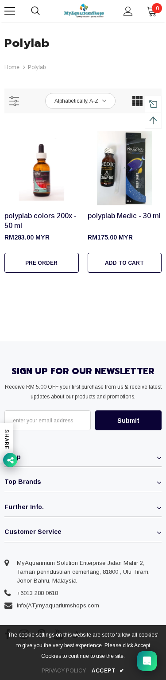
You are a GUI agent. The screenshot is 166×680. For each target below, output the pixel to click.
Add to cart (124, 263)
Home (11, 67)
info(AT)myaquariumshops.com (58, 605)
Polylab (37, 67)
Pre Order (41, 263)
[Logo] (84, 11)
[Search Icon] (44, 11)
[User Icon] (128, 11)
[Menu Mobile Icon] (9, 11)
